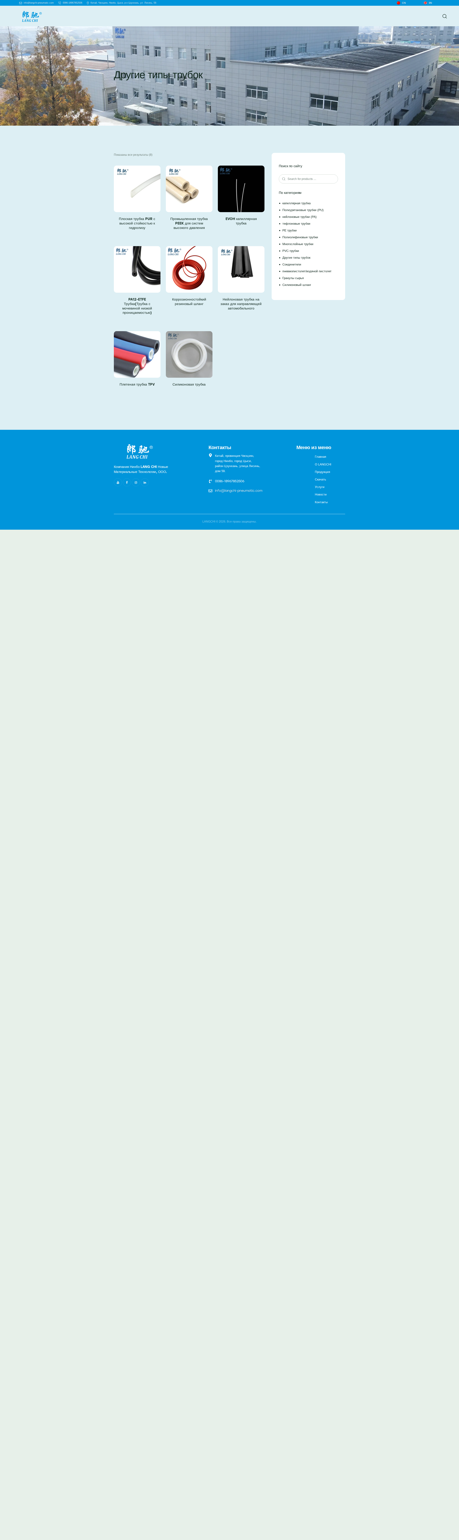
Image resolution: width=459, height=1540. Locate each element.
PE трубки (289, 230)
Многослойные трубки (297, 244)
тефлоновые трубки (296, 223)
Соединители (291, 264)
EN (430, 3)
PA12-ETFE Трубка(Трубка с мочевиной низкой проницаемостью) (137, 306)
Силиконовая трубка (189, 384)
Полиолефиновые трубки (300, 237)
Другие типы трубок (296, 257)
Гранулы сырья (293, 278)
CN (404, 3)
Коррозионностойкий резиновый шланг (189, 301)
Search (282, 179)
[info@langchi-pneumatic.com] (210, 491)
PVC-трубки (290, 251)
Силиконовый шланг (296, 285)
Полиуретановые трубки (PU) (303, 210)
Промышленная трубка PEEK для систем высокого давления (189, 223)
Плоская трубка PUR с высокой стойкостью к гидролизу (137, 223)
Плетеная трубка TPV (137, 384)
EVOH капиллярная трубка (241, 221)
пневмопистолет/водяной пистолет (307, 271)
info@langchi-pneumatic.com (238, 491)
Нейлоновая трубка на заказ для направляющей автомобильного (241, 303)
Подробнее (137, 237)
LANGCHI (208, 521)
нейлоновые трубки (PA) (299, 217)
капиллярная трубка (296, 203)
